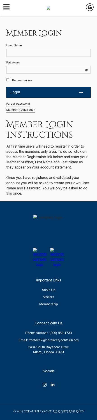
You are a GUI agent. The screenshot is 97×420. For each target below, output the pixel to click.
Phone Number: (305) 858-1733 (48, 333)
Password (13, 62)
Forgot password (18, 103)
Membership (48, 304)
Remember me (22, 80)
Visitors (48, 297)
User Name (14, 45)
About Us (48, 290)
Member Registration (20, 109)
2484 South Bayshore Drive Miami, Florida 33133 (48, 349)
